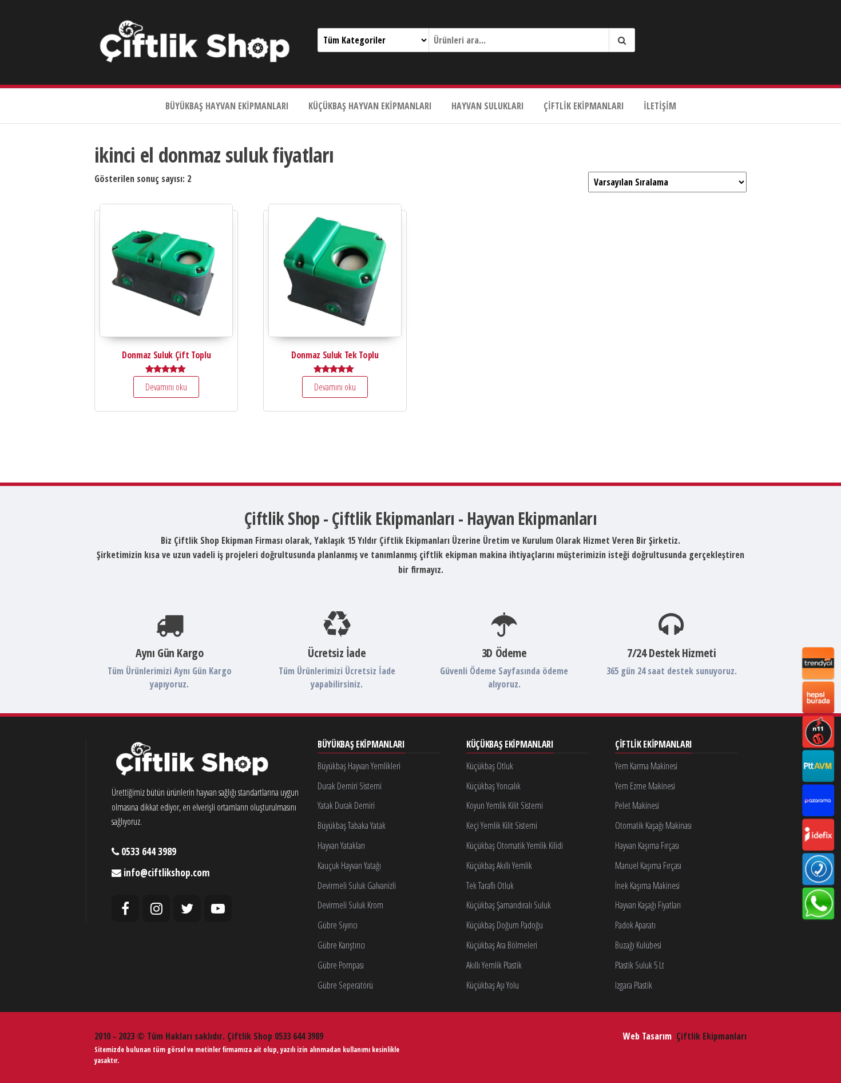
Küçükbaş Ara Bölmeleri (501, 945)
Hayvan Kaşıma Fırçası (647, 845)
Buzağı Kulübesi (638, 945)
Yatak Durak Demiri (346, 805)
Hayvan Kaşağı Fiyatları (648, 905)
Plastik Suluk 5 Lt (639, 965)
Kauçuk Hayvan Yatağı (349, 865)
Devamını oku (166, 387)
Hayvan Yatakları (341, 845)
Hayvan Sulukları (487, 106)
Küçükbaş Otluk (489, 766)
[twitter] (187, 908)
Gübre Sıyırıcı (338, 925)
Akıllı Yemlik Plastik (494, 965)
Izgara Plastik (633, 985)
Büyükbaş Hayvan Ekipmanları (227, 106)
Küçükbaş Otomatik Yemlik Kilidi (514, 845)
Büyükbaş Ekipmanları (361, 745)
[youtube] (218, 908)
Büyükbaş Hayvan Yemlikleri (359, 766)
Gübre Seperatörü (345, 985)
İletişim (660, 106)
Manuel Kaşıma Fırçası (648, 865)
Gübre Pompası (341, 965)
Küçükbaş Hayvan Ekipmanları (370, 106)
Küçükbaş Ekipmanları (510, 745)
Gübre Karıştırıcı (341, 945)
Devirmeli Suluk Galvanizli (357, 885)
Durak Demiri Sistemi (350, 786)
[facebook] (125, 908)
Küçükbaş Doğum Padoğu (504, 925)
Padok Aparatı (635, 925)
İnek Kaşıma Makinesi (647, 885)
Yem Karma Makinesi (646, 766)
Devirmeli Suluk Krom (350, 905)
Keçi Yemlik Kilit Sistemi (501, 825)
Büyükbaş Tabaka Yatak (352, 825)
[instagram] (156, 908)
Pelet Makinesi (637, 805)
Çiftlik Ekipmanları (584, 106)
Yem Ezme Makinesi (645, 786)
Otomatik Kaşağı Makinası (653, 825)
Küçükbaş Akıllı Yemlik (499, 865)
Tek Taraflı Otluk (490, 885)
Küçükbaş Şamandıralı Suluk (508, 905)
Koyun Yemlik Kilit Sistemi (504, 805)
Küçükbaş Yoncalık (493, 786)
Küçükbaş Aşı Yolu (492, 985)
